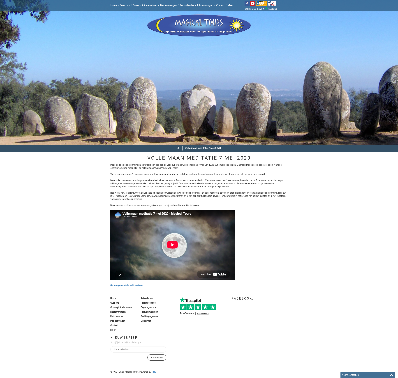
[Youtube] (253, 3)
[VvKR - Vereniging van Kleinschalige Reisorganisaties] (272, 3)
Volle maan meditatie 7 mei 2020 (203, 148)
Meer (230, 5)
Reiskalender (187, 5)
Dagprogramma (148, 307)
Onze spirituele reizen (145, 5)
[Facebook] (247, 3)
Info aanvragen (205, 5)
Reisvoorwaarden (149, 312)
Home (113, 5)
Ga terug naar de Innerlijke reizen (126, 285)
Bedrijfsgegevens (149, 316)
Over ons (125, 5)
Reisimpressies (148, 303)
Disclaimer (146, 321)
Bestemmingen (168, 5)
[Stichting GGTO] (262, 3)
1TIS (154, 372)
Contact (220, 5)
